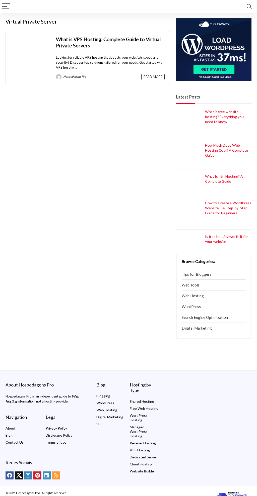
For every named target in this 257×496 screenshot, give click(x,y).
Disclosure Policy (59, 435)
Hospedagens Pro (74, 76)
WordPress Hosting (139, 417)
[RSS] (56, 475)
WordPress (191, 306)
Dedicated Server (143, 457)
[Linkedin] (47, 475)
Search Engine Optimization (205, 317)
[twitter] (19, 475)
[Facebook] (10, 475)
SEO (99, 424)
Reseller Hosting (143, 443)
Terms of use (56, 442)
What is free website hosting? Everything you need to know (224, 117)
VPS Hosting (140, 450)
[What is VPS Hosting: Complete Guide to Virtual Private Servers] (31, 38)
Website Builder (142, 471)
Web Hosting (193, 295)
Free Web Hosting (144, 408)
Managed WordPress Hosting (139, 431)
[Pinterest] (37, 475)
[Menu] (6, 6)
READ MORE (153, 77)
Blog (9, 435)
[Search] (249, 6)
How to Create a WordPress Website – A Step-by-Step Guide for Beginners (228, 208)
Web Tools (191, 285)
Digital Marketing (197, 328)
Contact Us (15, 442)
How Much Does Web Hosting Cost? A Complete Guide (226, 150)
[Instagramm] (28, 475)
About (11, 428)
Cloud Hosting (141, 464)
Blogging (103, 396)
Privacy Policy (56, 428)
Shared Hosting (142, 401)
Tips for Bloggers (196, 274)
